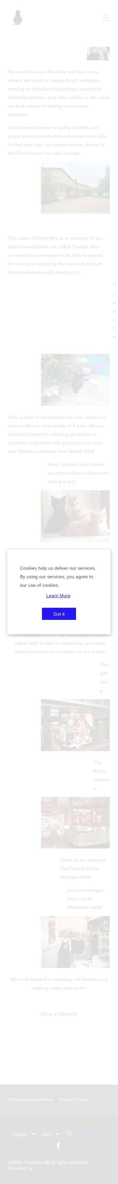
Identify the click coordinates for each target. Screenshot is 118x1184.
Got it (59, 614)
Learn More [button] (58, 595)
